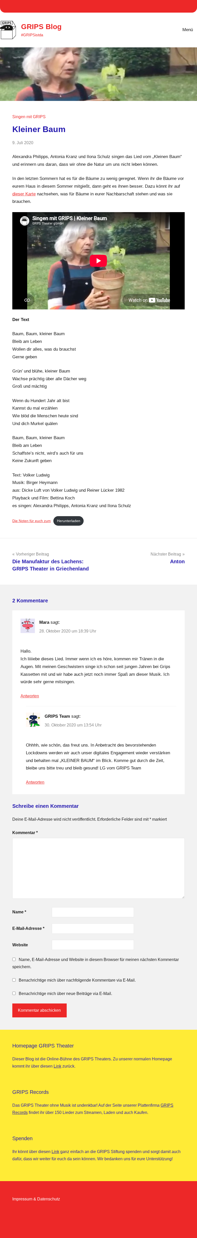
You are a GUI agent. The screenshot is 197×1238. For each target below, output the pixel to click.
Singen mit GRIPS (29, 117)
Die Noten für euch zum (31, 521)
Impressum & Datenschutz (36, 1199)
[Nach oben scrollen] (186, 1227)
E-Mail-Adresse (28, 928)
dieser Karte (24, 194)
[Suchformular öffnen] (160, 30)
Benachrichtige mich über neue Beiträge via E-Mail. (65, 993)
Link (57, 1066)
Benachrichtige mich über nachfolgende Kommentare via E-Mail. (77, 980)
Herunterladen (68, 521)
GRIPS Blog (41, 27)
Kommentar (25, 832)
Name (19, 912)
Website (20, 945)
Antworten (30, 696)
